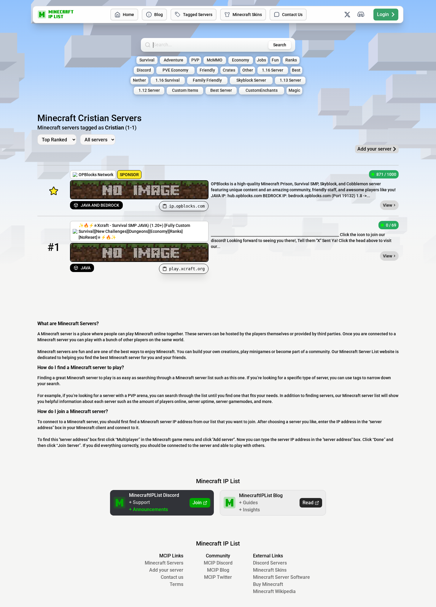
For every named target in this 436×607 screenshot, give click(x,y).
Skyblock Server (251, 80)
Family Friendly (207, 80)
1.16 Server (272, 70)
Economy (240, 60)
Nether (139, 80)
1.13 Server (290, 80)
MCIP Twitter (218, 577)
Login (383, 14)
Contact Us (292, 14)
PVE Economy (175, 70)
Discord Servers (270, 563)
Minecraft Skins (247, 14)
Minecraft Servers (164, 563)
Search (279, 44)
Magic (294, 90)
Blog (158, 14)
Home (128, 14)
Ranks (291, 60)
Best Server (221, 90)
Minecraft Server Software (281, 577)
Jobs (261, 60)
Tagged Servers (197, 14)
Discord (144, 70)
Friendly (207, 70)
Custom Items (185, 90)
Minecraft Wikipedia (274, 591)
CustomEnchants (262, 90)
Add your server (166, 570)
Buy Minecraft (268, 584)
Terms (176, 584)
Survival (147, 60)
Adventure (173, 60)
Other (247, 70)
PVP (195, 60)
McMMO (214, 60)
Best (296, 70)
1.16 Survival (167, 80)
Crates (229, 70)
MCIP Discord (218, 563)
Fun (275, 60)
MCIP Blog (218, 570)
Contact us (172, 577)
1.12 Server (149, 90)
